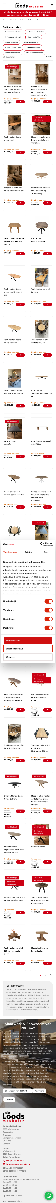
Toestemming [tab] (10, 552)
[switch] (49, 610)
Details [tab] (28, 552)
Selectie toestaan (14, 648)
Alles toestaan (13, 640)
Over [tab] (46, 552)
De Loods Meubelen (10, 20)
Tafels (22, 20)
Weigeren (10, 657)
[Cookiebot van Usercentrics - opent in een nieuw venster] (40, 544)
